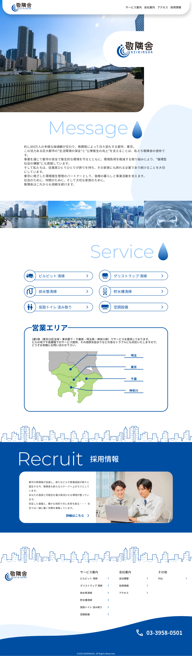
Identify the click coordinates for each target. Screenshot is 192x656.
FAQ (160, 578)
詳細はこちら (75, 515)
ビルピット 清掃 (89, 578)
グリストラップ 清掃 (91, 585)
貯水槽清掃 (86, 600)
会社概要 (124, 578)
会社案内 (149, 7)
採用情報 (175, 7)
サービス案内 (134, 7)
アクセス (162, 7)
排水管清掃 (86, 593)
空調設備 (85, 614)
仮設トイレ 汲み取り (91, 607)
